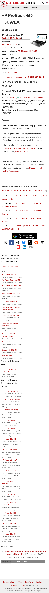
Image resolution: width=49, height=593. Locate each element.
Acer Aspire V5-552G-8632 (11, 293)
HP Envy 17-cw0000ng (9, 470)
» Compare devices (33, 76)
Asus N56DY (6, 342)
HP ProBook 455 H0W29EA (11, 285)
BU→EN (23, 97)
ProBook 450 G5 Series (11, 38)
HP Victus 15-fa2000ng (10, 391)
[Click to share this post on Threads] (17, 242)
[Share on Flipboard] (18, 247)
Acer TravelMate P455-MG (11, 280)
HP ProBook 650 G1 (9, 274)
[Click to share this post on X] (30, 242)
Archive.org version (36, 97)
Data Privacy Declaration (35, 582)
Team (20, 582)
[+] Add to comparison (13, 77)
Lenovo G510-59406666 (10, 266)
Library (16, 554)
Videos (35, 7)
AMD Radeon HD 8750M (27, 51)
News (25, 7)
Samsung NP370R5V (9, 355)
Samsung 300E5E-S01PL (10, 350)
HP (22, 554)
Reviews (15, 7)
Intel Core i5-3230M (9, 44)
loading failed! (6, 561)
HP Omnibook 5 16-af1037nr (11, 399)
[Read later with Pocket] (42, 242)
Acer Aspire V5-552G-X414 (11, 315)
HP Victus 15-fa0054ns (9, 534)
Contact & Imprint (9, 582)
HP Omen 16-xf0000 (9, 513)
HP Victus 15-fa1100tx (9, 494)
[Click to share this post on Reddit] (36, 242)
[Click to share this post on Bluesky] (24, 242)
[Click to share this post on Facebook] (11, 242)
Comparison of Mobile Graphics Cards (19, 148)
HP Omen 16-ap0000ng (10, 409)
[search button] (40, 3)
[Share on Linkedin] (24, 247)
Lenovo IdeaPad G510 (9, 301)
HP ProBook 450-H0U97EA (13, 190)
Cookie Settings (18, 585)
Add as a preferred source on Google (27, 236)
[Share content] (5, 242)
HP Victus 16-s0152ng (9, 523)
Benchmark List (21, 151)
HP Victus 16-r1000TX (9, 449)
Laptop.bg (13, 97)
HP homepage (13, 72)
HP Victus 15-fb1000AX (10, 460)
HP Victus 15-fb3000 (9, 420)
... (46, 7)
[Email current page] (30, 247)
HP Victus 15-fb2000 (9, 428)
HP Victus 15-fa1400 (9, 439)
